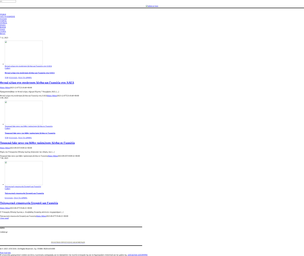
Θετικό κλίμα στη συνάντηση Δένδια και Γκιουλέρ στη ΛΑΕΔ (28, 66)
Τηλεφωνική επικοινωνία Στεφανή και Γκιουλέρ (23, 187)
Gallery (7, 68)
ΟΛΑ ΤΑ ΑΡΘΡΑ (25, 78)
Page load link (5, 253)
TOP (6, 78)
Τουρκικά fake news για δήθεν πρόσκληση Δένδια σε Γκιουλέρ (29, 126)
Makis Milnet (5, 88)
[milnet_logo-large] (152, 6)
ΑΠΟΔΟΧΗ (133, 255)
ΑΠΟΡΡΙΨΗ (142, 255)
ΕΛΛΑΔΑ (13, 78)
